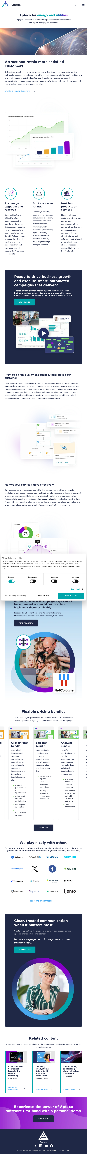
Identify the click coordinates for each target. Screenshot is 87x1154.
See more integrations (41, 901)
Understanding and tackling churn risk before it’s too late (71, 1069)
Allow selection (43, 596)
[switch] (33, 581)
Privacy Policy (52, 1150)
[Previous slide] (4, 773)
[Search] (76, 5)
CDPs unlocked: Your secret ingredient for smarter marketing (15, 1071)
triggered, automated (67, 389)
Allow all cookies (71, 596)
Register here (42, 1089)
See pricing (43, 828)
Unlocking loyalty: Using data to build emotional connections (42, 1071)
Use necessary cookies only (15, 596)
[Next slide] (83, 773)
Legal (68, 1150)
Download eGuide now (13, 1088)
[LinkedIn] (40, 1145)
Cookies (61, 1150)
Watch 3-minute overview (17, 91)
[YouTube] (46, 1145)
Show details (75, 589)
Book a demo (43, 1118)
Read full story (26, 623)
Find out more (69, 1089)
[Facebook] (51, 1145)
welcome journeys (13, 386)
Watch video (24, 302)
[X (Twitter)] (35, 1145)
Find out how (25, 950)
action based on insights (46, 499)
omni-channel (11, 505)
